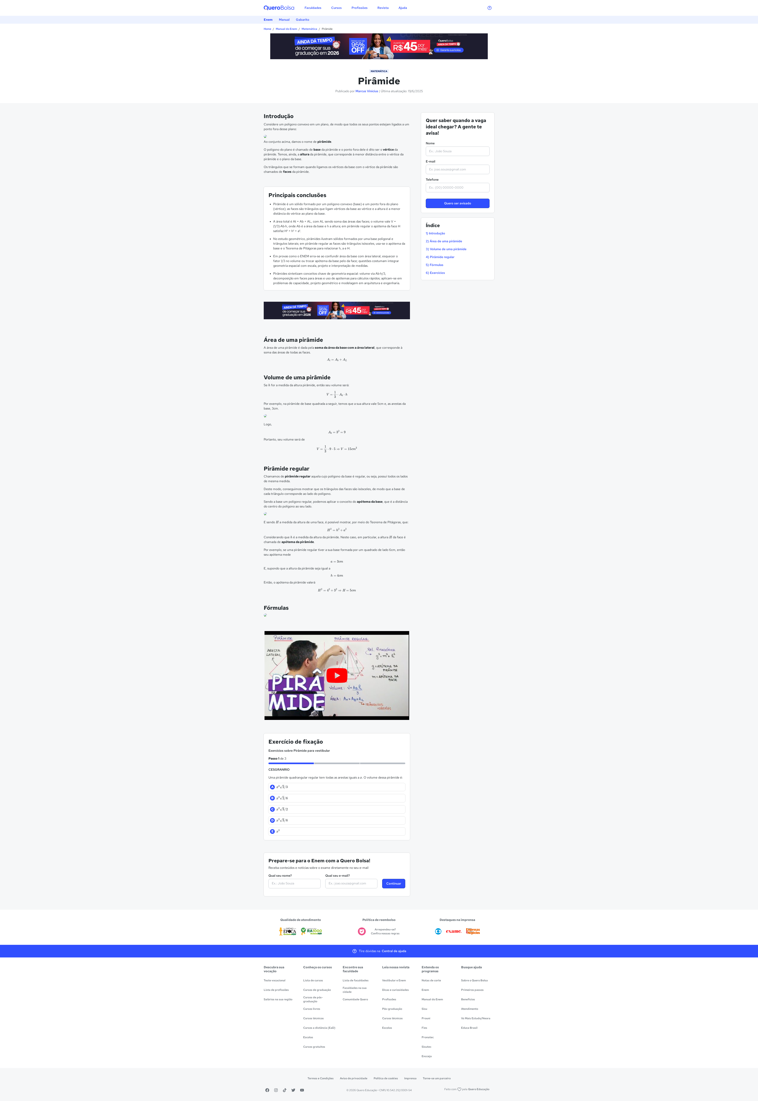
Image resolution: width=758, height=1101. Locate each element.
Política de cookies (386, 1078)
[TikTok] (284, 1090)
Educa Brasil (469, 1028)
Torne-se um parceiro (437, 1078)
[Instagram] (276, 1090)
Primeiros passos (472, 990)
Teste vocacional (274, 980)
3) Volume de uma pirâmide (446, 249)
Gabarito (302, 20)
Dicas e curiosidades (395, 990)
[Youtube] (302, 1090)
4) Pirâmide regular (440, 257)
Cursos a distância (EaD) (319, 1028)
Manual (284, 20)
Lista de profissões (276, 990)
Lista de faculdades (356, 980)
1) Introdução (435, 233)
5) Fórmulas (434, 265)
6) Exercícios (435, 273)
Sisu (424, 1009)
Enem (268, 20)
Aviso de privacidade (353, 1078)
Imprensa (410, 1078)
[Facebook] (267, 1090)
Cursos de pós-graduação (313, 999)
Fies (424, 1028)
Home (267, 29)
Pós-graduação (392, 1009)
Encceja (427, 1056)
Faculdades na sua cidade (355, 990)
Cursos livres (311, 1009)
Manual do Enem (286, 29)
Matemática (309, 29)
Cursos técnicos (313, 1018)
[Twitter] (293, 1090)
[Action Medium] (337, 311)
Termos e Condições (321, 1078)
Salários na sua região (278, 999)
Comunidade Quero (355, 999)
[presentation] (337, 359)
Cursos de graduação (317, 990)
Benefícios (468, 999)
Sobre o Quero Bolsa (474, 980)
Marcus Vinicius (367, 91)
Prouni (426, 1018)
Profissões (389, 999)
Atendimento (469, 1009)
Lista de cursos (313, 980)
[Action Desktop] (379, 47)
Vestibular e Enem (394, 980)
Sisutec (426, 1046)
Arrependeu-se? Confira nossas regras (385, 931)
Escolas (308, 1037)
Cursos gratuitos (314, 1046)
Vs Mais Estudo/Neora (475, 1018)
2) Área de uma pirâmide (444, 241)
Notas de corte (431, 980)
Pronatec (428, 1037)
